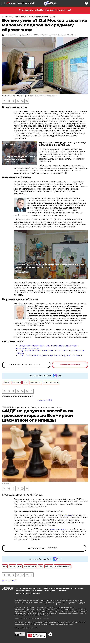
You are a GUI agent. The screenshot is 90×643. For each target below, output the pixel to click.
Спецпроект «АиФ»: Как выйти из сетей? (45, 10)
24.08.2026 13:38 (8, 407)
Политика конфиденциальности (27, 628)
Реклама (18, 588)
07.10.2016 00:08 (7, 17)
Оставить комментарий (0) (70, 364)
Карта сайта (62, 591)
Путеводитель (50, 591)
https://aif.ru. (68, 624)
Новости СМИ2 (45, 400)
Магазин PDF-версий (22, 591)
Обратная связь (37, 591)
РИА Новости (52, 96)
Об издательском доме (32, 588)
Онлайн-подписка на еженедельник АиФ (57, 588)
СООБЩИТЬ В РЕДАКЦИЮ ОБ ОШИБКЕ (27, 593)
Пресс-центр (79, 588)
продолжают (68, 515)
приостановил (56, 529)
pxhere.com (6, 483)
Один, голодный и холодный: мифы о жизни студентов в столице (50, 355)
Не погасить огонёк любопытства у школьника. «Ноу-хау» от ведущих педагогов (50, 266)
